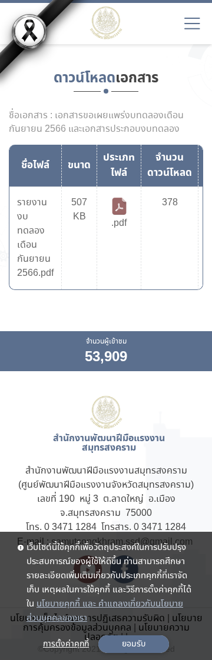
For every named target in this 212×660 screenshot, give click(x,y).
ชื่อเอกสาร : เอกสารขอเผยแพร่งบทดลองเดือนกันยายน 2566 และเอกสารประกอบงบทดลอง (96, 122)
